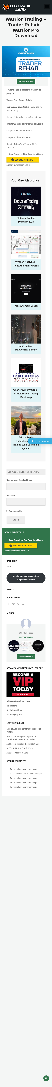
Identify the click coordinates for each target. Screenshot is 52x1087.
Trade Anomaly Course (26, 306)
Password (10, 495)
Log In (27, 165)
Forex (9, 566)
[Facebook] (8, 604)
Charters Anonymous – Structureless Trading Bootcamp (26, 393)
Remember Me (15, 511)
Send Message (26, 656)
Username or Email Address (19, 480)
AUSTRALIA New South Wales (19, 748)
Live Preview (28, 82)
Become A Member (24, 160)
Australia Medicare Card (17, 753)
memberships (31, 769)
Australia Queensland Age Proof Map (23, 744)
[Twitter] (13, 604)
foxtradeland (26, 637)
